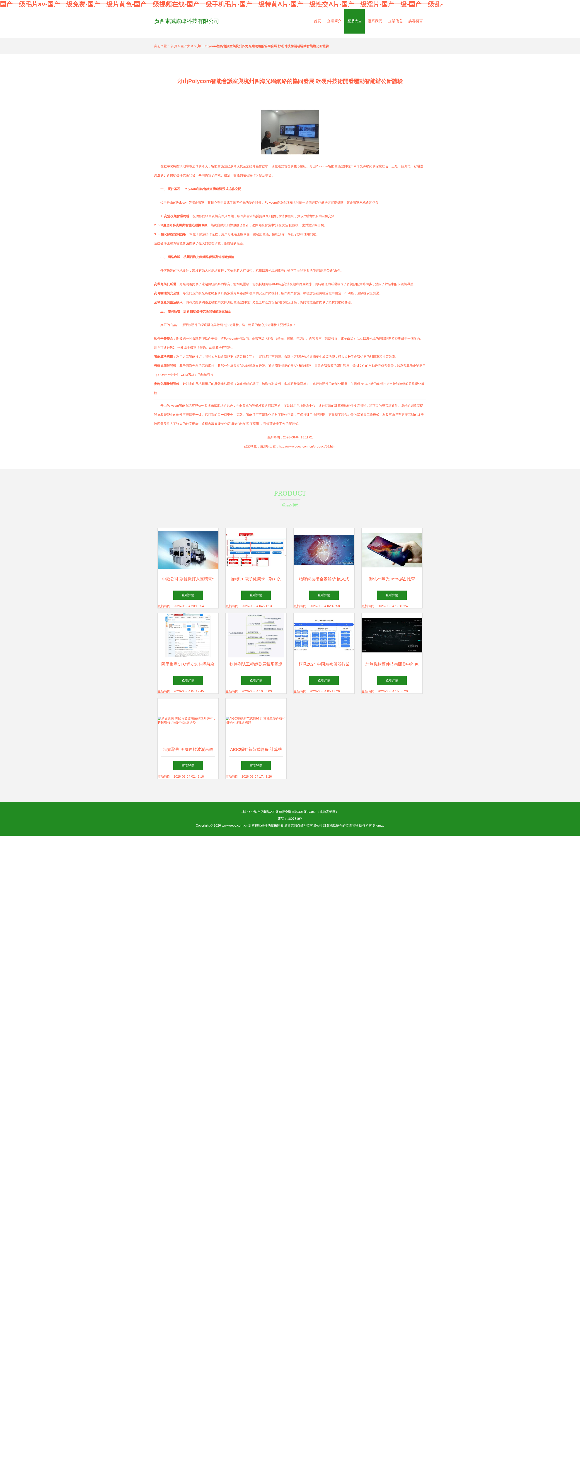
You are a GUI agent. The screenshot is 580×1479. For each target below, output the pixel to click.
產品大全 (354, 21)
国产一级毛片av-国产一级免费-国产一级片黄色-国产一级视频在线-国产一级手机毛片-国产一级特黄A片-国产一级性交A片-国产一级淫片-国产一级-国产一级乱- (221, 4)
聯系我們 (375, 21)
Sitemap (378, 825)
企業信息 (395, 21)
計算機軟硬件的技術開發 (266, 825)
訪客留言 (415, 21)
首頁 (317, 21)
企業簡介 (334, 21)
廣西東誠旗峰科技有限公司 (186, 21)
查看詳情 (188, 595)
